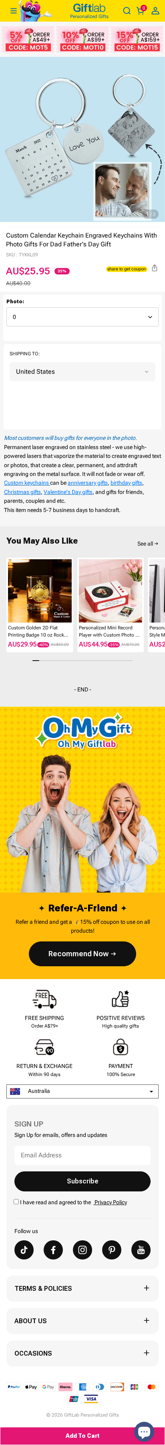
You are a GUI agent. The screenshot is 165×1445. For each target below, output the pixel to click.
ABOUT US (30, 1321)
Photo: (15, 301)
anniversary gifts (88, 483)
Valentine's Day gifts (68, 492)
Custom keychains (27, 483)
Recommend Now (78, 953)
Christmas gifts (22, 492)
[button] (9, 591)
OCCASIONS (33, 1353)
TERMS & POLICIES (43, 1288)
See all (145, 543)
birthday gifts (126, 483)
